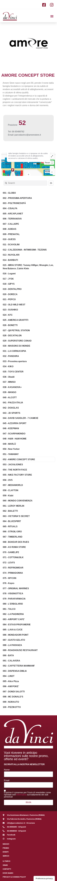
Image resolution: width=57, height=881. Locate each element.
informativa (21, 794)
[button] (51, 16)
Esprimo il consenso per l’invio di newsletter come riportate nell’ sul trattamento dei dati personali (27, 794)
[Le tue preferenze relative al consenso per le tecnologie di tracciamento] (44, 878)
